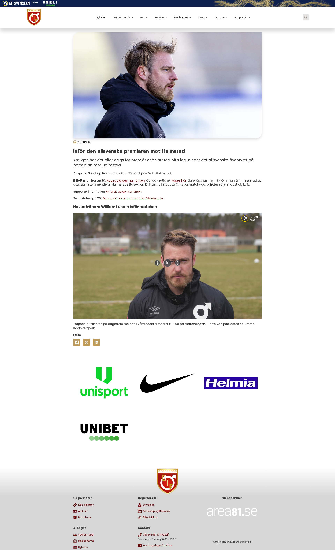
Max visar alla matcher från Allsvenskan (133, 198)
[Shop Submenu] (207, 17)
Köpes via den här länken (126, 180)
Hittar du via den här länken (123, 191)
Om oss (219, 17)
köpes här (179, 180)
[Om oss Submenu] (227, 17)
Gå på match (121, 17)
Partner (159, 17)
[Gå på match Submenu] (133, 17)
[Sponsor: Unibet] (50, 3)
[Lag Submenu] (148, 17)
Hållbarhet (181, 17)
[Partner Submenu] (167, 17)
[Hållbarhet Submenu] (191, 17)
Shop (201, 17)
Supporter (240, 17)
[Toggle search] (306, 17)
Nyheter (101, 17)
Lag (142, 17)
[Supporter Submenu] (250, 17)
